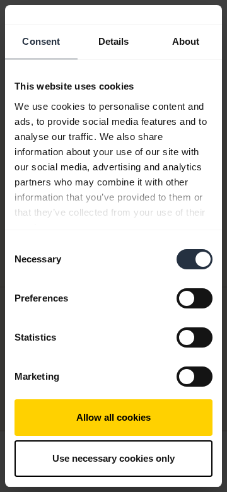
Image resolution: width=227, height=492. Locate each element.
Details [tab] (113, 41)
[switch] (194, 298)
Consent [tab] (41, 41)
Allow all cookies (113, 417)
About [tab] (186, 41)
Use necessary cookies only (113, 458)
